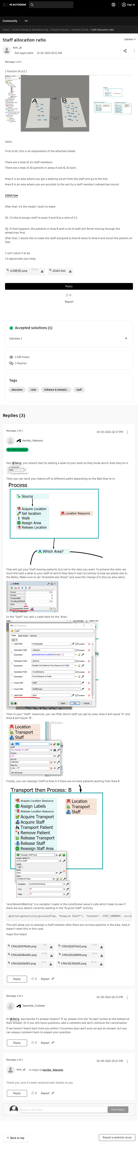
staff (79, 389)
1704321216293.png (23, 963)
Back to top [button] (17, 1138)
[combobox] (51, 4)
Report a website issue (117, 1137)
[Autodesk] (18, 4)
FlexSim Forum (80, 29)
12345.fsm (11, 195)
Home (6, 29)
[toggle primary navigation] (6, 5)
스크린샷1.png (18, 271)
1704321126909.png (74, 955)
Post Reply (118, 1110)
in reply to (46, 1070)
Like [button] (67, 295)
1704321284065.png (24, 955)
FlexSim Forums (60, 29)
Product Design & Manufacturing (30, 29)
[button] (134, 50)
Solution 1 (15, 338)
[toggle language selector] (113, 4)
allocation (17, 389)
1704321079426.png (23, 946)
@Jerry (17, 463)
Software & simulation (56, 389)
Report (69, 302)
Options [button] (128, 39)
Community (10, 21)
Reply (69, 286)
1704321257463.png (74, 946)
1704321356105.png (73, 963)
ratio (33, 389)
